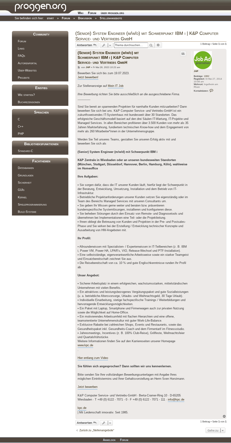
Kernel (22, 197)
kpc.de (82, 408)
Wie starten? (26, 95)
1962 (206, 76)
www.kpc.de (85, 345)
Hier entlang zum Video (93, 358)
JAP (196, 71)
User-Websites (27, 70)
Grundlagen (25, 175)
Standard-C (25, 151)
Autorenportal (27, 63)
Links (21, 48)
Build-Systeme (27, 211)
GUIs (21, 190)
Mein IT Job (115, 86)
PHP (21, 133)
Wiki (80, 13)
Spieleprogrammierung (32, 204)
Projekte (24, 77)
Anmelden (109, 440)
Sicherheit (25, 182)
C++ (20, 126)
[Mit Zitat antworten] (183, 53)
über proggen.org (112, 13)
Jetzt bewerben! (88, 77)
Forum (92, 13)
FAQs (21, 55)
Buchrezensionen (29, 102)
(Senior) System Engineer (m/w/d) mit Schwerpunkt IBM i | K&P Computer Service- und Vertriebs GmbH (146, 36)
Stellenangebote (111, 18)
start (50, 18)
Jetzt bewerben (87, 387)
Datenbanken (26, 168)
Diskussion (85, 18)
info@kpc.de (176, 399)
